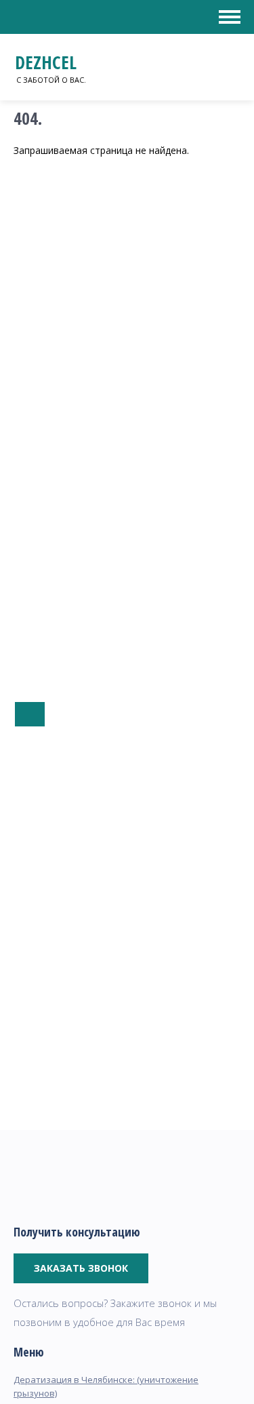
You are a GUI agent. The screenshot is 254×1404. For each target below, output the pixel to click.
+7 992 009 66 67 (30, 714)
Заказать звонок (81, 1268)
